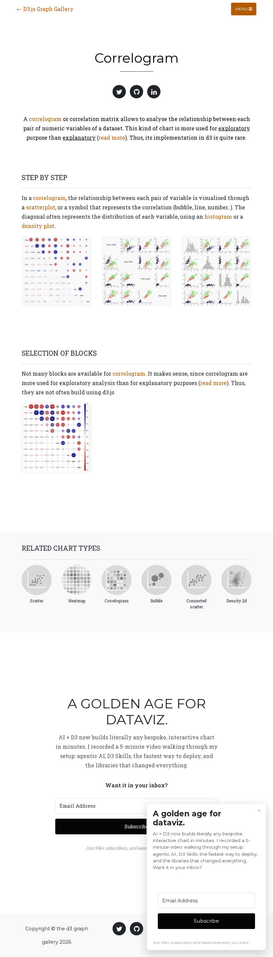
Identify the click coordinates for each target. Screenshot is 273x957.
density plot (38, 225)
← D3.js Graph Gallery (45, 8)
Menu (242, 8)
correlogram (45, 118)
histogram (218, 216)
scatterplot (40, 207)
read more (112, 137)
